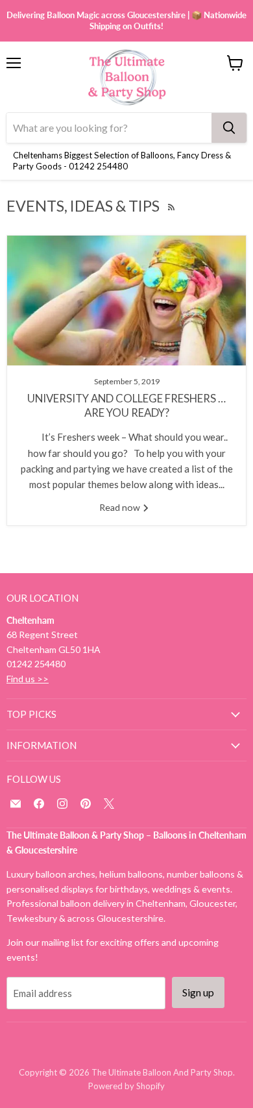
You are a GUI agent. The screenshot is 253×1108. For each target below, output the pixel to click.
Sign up (198, 992)
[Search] (229, 128)
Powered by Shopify (126, 1086)
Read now (120, 507)
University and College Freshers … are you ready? (126, 405)
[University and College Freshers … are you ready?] (126, 300)
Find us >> (27, 678)
